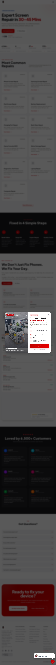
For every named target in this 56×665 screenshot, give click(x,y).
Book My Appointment (38, 346)
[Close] (48, 314)
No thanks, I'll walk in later (39, 349)
